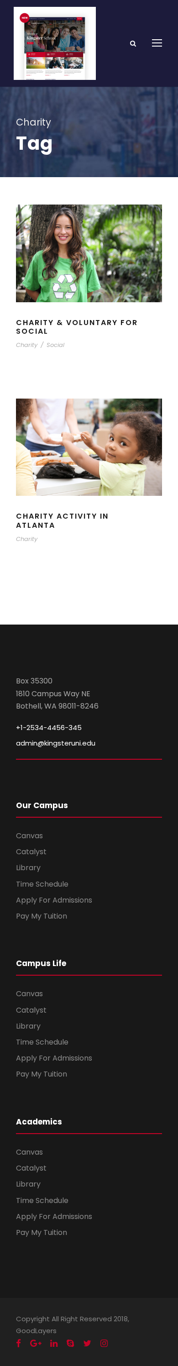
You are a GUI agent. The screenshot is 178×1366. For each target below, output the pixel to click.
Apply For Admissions (54, 900)
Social (55, 345)
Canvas (29, 835)
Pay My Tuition (41, 916)
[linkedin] (54, 1343)
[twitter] (87, 1343)
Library (28, 867)
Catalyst (31, 851)
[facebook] (18, 1343)
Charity (26, 345)
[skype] (70, 1343)
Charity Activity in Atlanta (62, 520)
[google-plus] (35, 1343)
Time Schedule (42, 884)
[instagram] (104, 1343)
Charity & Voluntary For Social (77, 326)
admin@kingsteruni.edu (55, 743)
